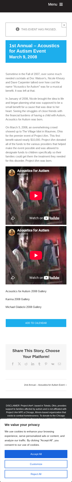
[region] (36, 450)
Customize (36, 464)
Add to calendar (36, 323)
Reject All (36, 474)
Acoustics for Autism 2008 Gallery (26, 291)
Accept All (36, 454)
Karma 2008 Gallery (18, 299)
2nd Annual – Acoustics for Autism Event (44, 384)
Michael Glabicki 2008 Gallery (24, 306)
